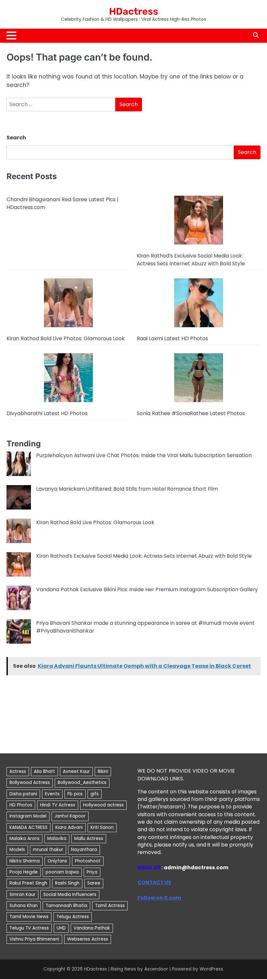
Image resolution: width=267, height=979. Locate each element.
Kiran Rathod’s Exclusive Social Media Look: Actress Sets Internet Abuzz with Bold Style (144, 555)
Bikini (103, 771)
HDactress (133, 11)
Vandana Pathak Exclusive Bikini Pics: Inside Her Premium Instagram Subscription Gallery (147, 589)
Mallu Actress (88, 838)
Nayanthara (84, 849)
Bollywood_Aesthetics (82, 782)
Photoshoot (88, 861)
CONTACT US (154, 882)
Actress (17, 771)
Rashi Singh (67, 883)
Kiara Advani (69, 827)
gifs (95, 794)
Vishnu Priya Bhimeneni (34, 939)
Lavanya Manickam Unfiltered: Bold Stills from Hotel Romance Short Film (127, 488)
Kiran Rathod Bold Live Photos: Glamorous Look (66, 338)
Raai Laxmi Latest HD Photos (172, 338)
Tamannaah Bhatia (66, 905)
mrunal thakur (48, 849)
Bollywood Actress (29, 782)
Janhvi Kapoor (70, 816)
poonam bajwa (62, 872)
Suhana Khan (23, 905)
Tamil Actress (110, 905)
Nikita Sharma (24, 861)
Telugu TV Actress (29, 928)
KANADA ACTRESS (28, 827)
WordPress (211, 969)
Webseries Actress (87, 939)
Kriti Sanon (102, 827)
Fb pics (75, 794)
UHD (61, 928)
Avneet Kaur (76, 771)
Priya (92, 872)
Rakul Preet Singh (28, 883)
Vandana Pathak (92, 928)
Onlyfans (57, 861)
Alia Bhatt (44, 771)
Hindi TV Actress (57, 805)
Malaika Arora (24, 838)
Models (17, 849)
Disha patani (23, 794)
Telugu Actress (72, 917)
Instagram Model (28, 816)
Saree (93, 883)
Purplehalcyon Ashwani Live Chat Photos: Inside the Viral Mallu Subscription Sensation (144, 455)
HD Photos (20, 805)
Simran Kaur (22, 894)
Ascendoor (156, 969)
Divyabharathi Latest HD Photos (47, 413)
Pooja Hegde (23, 872)
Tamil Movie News (29, 917)
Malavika (56, 838)
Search (16, 137)
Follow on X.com (159, 897)
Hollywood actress (103, 805)
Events (52, 794)
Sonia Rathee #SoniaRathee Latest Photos (191, 413)
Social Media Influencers (69, 894)
